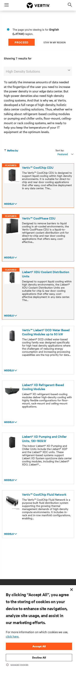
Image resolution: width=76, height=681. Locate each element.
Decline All (39, 657)
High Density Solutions (23, 71)
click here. (12, 636)
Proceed (21, 42)
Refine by (12, 150)
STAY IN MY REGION (54, 42)
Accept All (39, 646)
